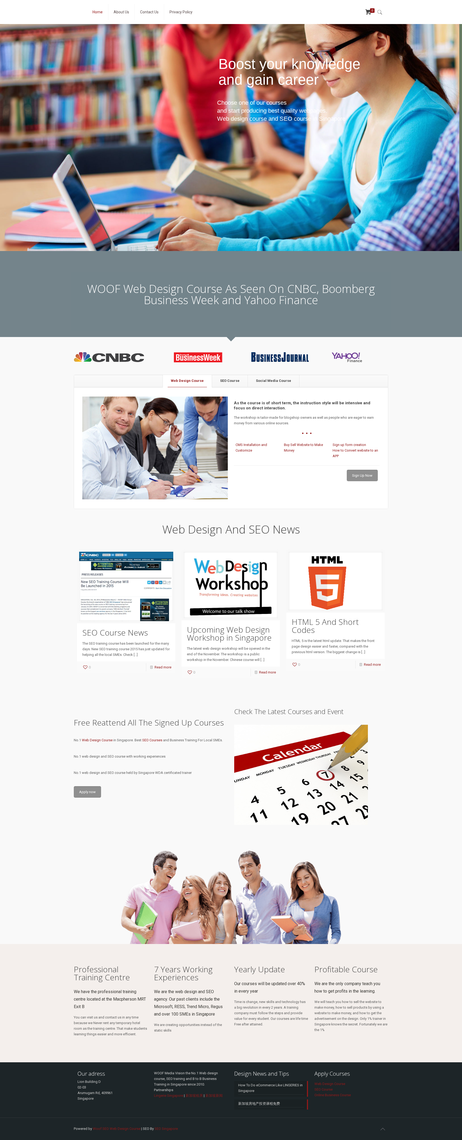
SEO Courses (152, 740)
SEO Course (230, 381)
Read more (163, 667)
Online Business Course (332, 1095)
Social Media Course (273, 381)
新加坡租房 (194, 1096)
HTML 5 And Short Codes (325, 625)
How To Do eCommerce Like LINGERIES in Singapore (270, 1088)
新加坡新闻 (214, 1096)
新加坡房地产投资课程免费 (259, 1104)
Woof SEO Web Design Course (116, 1129)
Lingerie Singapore (168, 1096)
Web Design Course (187, 381)
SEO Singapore (166, 1129)
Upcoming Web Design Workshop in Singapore (229, 633)
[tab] (187, 381)
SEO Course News (115, 632)
